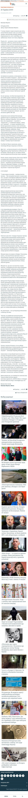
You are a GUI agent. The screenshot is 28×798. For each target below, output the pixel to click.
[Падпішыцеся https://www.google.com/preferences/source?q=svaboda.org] (2, 775)
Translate (21, 1)
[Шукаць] (22, 796)
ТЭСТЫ (14, 796)
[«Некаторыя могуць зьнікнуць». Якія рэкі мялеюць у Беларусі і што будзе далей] (14, 476)
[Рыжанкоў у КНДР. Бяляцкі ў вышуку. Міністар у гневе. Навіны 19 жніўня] (14, 569)
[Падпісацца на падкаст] (14, 775)
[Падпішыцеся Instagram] (20, 775)
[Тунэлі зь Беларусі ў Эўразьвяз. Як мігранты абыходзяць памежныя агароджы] (14, 661)
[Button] (16, 16)
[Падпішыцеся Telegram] (23, 775)
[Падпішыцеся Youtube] (11, 775)
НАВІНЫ (6, 796)
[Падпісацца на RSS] (2, 778)
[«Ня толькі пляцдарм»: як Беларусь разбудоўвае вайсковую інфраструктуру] (14, 754)
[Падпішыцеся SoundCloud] (17, 775)
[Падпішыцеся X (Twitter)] (8, 775)
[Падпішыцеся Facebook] (5, 775)
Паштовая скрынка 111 (7, 7)
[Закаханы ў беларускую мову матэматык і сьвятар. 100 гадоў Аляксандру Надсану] (14, 732)
